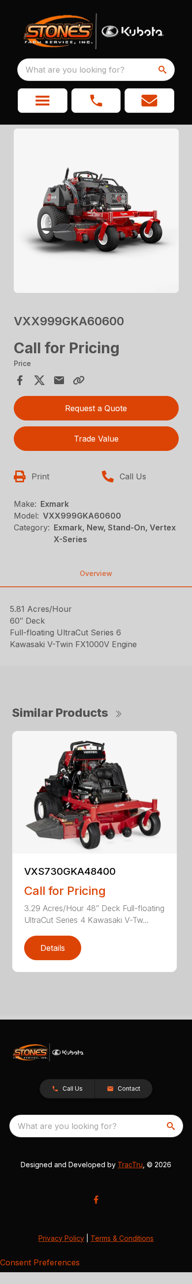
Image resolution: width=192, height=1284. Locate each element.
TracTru (130, 1164)
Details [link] (52, 948)
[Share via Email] (59, 380)
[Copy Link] (79, 380)
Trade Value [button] (96, 439)
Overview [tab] (96, 573)
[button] (42, 100)
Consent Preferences (40, 1262)
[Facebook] (96, 1199)
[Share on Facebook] (20, 380)
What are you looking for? (75, 70)
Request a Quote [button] (96, 408)
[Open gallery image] (96, 211)
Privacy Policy (61, 1238)
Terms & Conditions (122, 1238)
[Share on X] (39, 380)
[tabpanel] (96, 212)
